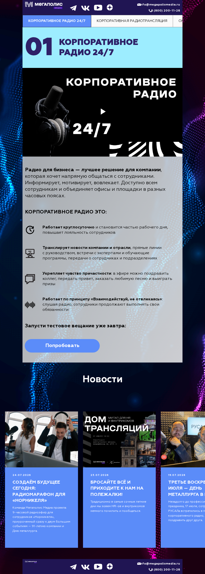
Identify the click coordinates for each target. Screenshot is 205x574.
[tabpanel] (102, 195)
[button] (62, 346)
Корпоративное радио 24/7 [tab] (57, 21)
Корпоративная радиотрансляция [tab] (132, 21)
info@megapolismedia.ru (159, 4)
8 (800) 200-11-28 (165, 10)
